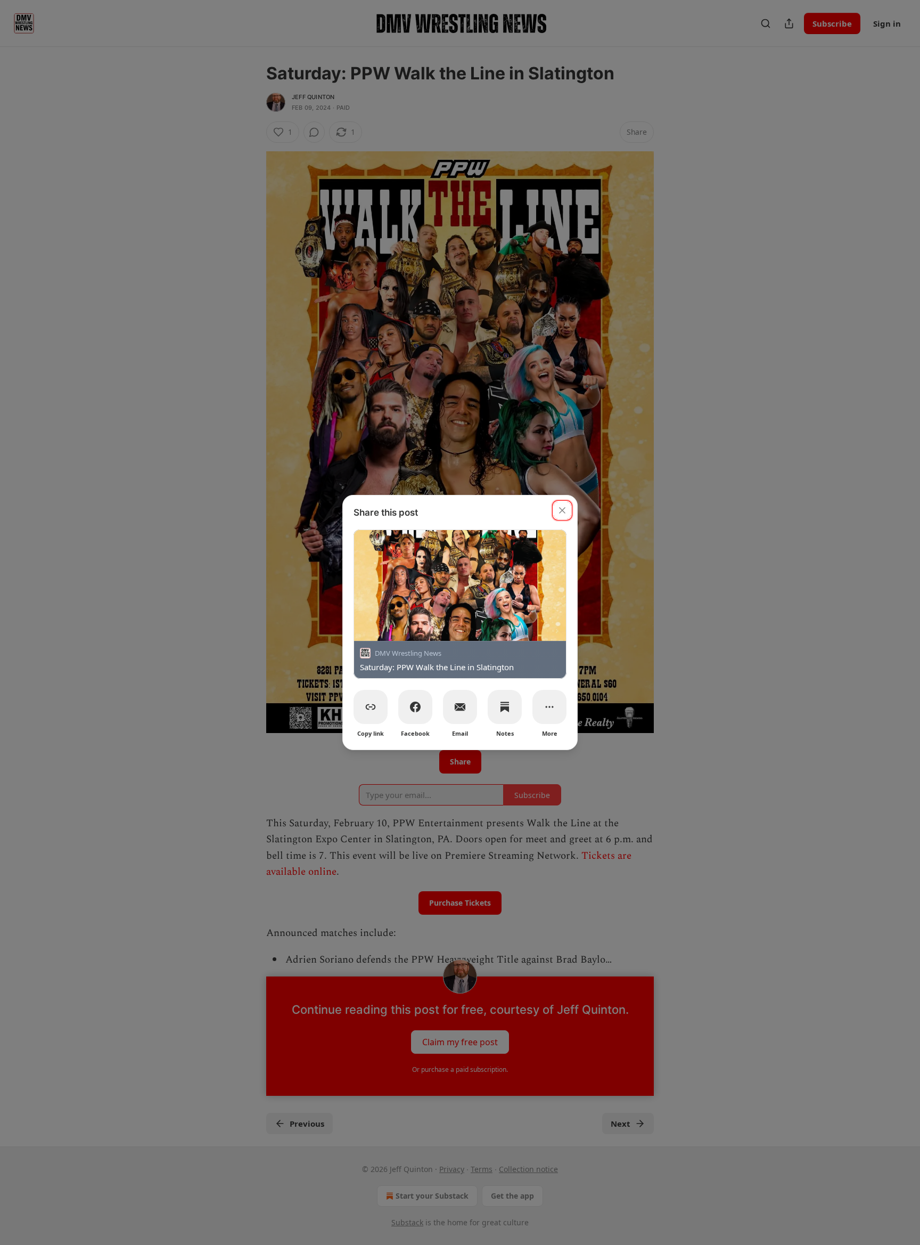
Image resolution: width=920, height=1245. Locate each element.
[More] (549, 707)
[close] (562, 510)
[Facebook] (415, 707)
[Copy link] (371, 707)
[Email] (460, 707)
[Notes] (505, 707)
